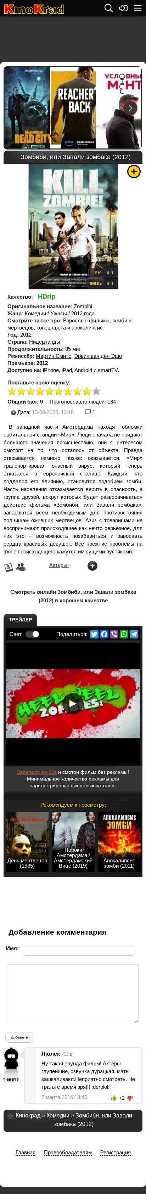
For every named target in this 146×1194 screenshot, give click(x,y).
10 (96, 391)
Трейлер (20, 620)
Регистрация (115, 1152)
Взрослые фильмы (86, 320)
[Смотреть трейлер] (73, 703)
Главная (25, 1152)
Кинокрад (28, 1116)
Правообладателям (68, 1152)
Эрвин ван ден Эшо (98, 356)
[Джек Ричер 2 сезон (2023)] (72, 107)
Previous (15, 108)
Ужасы (58, 313)
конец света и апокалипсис (69, 328)
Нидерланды (44, 342)
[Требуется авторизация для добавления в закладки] (134, 171)
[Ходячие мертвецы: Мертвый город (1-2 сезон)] (27, 107)
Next (130, 108)
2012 (26, 335)
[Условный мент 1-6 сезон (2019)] (118, 107)
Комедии (35, 313)
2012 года (83, 313)
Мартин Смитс (53, 356)
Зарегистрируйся (37, 772)
